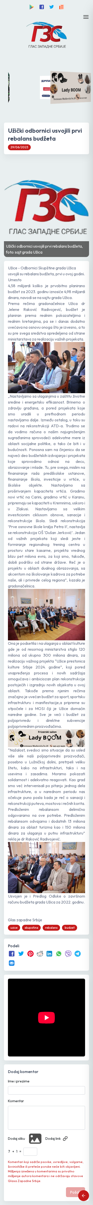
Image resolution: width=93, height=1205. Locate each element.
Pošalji (75, 1192)
